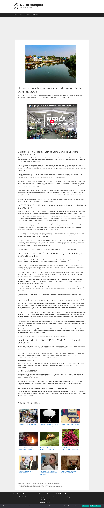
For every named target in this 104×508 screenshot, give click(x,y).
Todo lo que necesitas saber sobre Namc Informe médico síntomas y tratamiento (48, 472)
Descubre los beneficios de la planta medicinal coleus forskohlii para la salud (70, 449)
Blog (21, 14)
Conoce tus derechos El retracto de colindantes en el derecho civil (35, 485)
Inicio (16, 14)
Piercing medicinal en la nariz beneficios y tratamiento (68, 471)
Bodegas (21, 482)
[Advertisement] (52, 27)
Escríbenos (56, 497)
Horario (54, 483)
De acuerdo (85, 505)
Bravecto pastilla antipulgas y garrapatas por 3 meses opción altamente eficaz (48, 449)
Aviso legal (42, 497)
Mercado (58, 483)
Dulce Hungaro (31, 5)
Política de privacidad (45, 499)
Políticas (34, 14)
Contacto (27, 14)
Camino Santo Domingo (37, 483)
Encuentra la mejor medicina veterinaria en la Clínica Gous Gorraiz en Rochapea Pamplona (40, 486)
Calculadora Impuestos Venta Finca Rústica (70, 425)
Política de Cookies (45, 502)
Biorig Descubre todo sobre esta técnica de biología (27, 471)
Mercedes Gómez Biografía (19, 497)
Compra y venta (48, 483)
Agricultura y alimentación (25, 483)
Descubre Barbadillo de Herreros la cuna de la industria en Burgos (27, 448)
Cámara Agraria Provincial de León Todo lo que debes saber (27, 425)
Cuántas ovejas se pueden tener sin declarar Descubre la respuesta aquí (49, 425)
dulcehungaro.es (69, 497)
